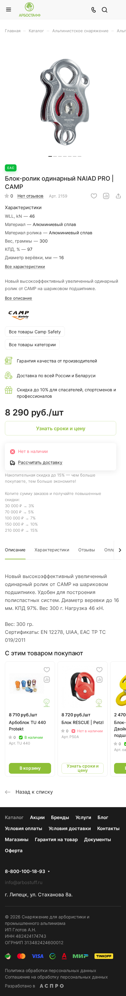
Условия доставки (70, 828)
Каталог (14, 817)
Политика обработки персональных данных (50, 970)
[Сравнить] (106, 196)
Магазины (16, 839)
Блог (103, 817)
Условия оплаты (23, 828)
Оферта (14, 850)
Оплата (111, 549)
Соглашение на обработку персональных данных (56, 976)
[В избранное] (94, 196)
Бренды (60, 817)
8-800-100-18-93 (25, 871)
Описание (15, 549)
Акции (37, 817)
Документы (97, 839)
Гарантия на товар (56, 839)
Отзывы (86, 549)
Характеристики (52, 549)
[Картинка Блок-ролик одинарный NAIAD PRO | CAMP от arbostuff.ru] (65, 102)
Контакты (108, 828)
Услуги (83, 817)
